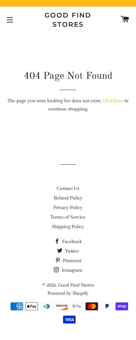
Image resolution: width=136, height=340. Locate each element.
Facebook (71, 241)
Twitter (71, 251)
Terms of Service (68, 217)
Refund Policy (68, 198)
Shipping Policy (68, 227)
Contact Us (68, 188)
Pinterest (71, 260)
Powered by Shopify (68, 293)
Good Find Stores (68, 19)
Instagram (71, 270)
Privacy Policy (68, 207)
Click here (112, 101)
